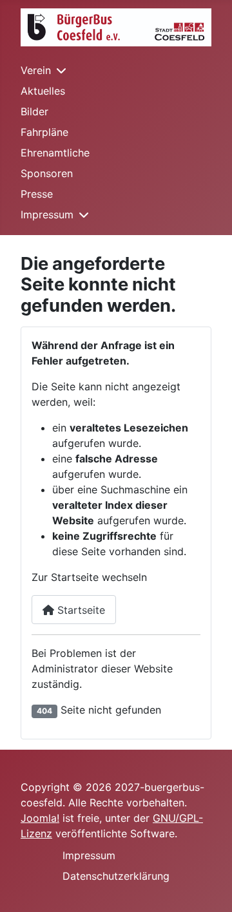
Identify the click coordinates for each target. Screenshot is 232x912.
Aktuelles (43, 90)
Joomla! (40, 818)
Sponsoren (47, 173)
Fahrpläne (44, 132)
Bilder (34, 111)
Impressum (47, 214)
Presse (37, 193)
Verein (36, 70)
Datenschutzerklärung (116, 875)
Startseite (79, 609)
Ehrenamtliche (55, 152)
